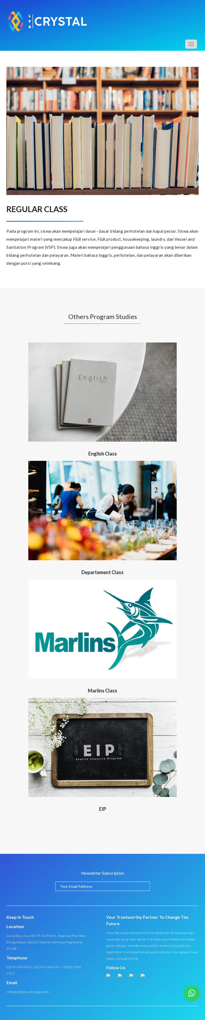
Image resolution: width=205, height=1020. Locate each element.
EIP (102, 809)
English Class (102, 454)
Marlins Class (102, 691)
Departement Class (102, 572)
